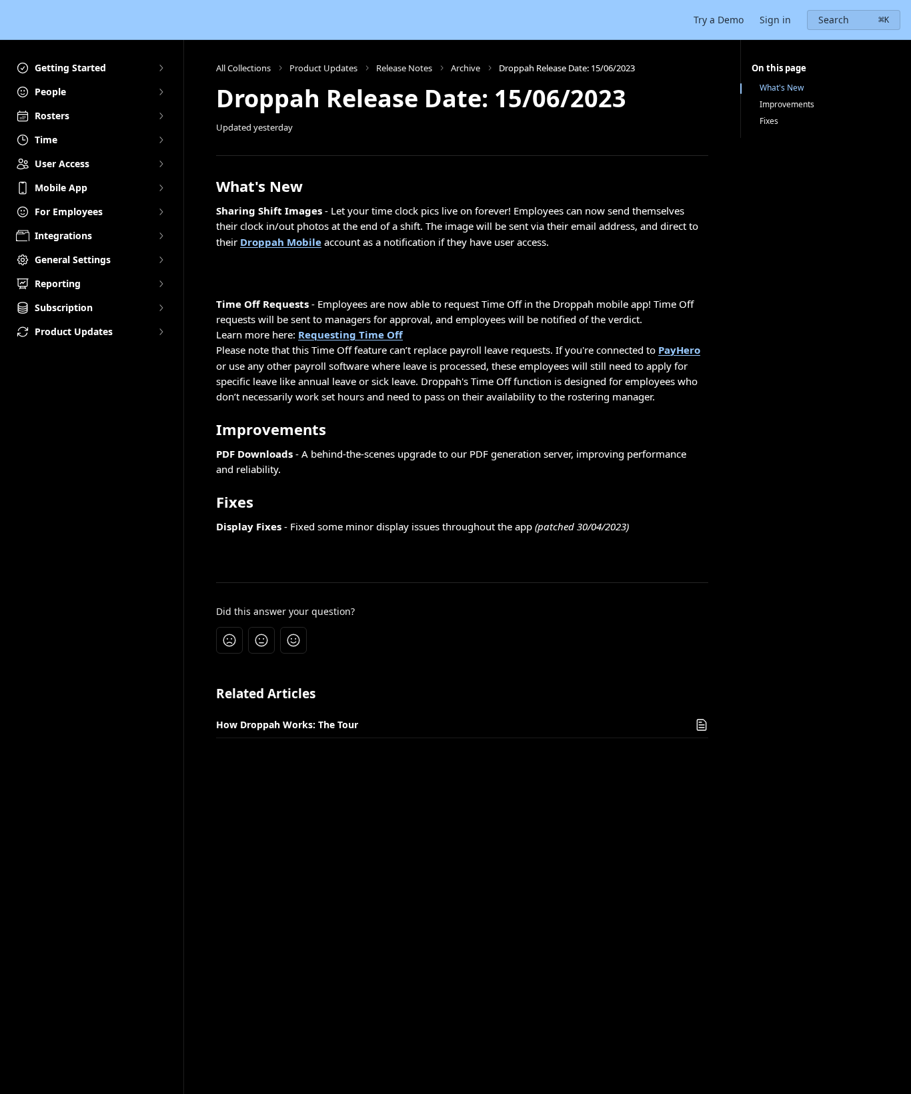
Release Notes (404, 68)
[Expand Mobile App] (160, 188)
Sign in (775, 19)
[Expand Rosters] (160, 116)
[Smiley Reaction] (293, 640)
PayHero (679, 349)
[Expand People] (160, 92)
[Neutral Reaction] (261, 640)
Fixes (769, 121)
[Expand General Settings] (160, 260)
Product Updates (323, 68)
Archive (465, 68)
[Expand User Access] (160, 164)
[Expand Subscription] (160, 307)
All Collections (243, 68)
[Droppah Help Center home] (13, 20)
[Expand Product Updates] (160, 331)
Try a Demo (719, 19)
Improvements (787, 104)
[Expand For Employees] (160, 212)
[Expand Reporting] (160, 283)
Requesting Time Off (350, 334)
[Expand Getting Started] (160, 68)
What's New (782, 88)
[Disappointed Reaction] (229, 640)
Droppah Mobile (280, 242)
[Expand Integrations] (160, 236)
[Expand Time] (160, 140)
